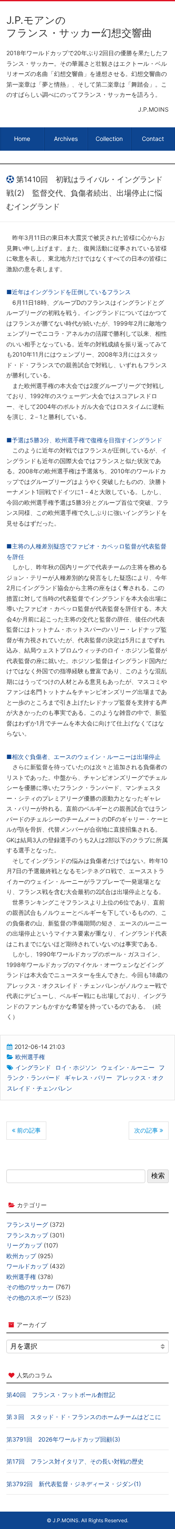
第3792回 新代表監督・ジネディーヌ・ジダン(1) (73, 1483)
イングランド (33, 1067)
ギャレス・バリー (88, 1077)
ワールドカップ (27, 1266)
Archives (66, 138)
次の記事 (147, 1130)
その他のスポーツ (30, 1297)
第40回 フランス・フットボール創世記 (60, 1394)
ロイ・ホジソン (76, 1067)
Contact (153, 138)
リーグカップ (24, 1245)
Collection (109, 138)
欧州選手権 (30, 1056)
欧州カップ (21, 1255)
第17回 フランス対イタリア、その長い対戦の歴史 (75, 1461)
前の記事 (28, 1130)
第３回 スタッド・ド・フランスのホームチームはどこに (83, 1416)
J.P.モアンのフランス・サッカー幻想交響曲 (79, 26)
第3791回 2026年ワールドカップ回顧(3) (63, 1439)
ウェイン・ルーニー (128, 1067)
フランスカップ (27, 1235)
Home (22, 138)
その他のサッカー (30, 1286)
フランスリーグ (27, 1224)
